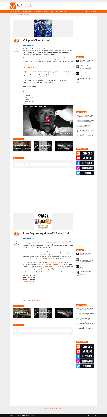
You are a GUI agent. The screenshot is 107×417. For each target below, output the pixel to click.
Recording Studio (27, 11)
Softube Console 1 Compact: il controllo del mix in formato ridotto (64, 145)
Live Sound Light (38, 11)
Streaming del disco (28, 67)
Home (12, 11)
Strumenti (17, 11)
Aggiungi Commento (16, 50)
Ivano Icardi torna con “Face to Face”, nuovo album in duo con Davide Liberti (43, 145)
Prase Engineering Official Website (32, 300)
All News (17, 14)
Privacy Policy (32, 415)
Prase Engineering (57, 262)
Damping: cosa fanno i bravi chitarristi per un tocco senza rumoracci (85, 122)
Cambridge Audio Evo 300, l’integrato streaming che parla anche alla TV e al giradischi (22, 145)
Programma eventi (28, 281)
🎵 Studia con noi (59, 11)
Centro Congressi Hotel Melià (48, 266)
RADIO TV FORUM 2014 (52, 264)
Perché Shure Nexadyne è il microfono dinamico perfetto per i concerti (85, 117)
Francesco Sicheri (16, 44)
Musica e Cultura (48, 11)
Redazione (24, 148)
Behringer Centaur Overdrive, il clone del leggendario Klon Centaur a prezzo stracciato (85, 130)
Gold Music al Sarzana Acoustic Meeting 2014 (53, 408)
